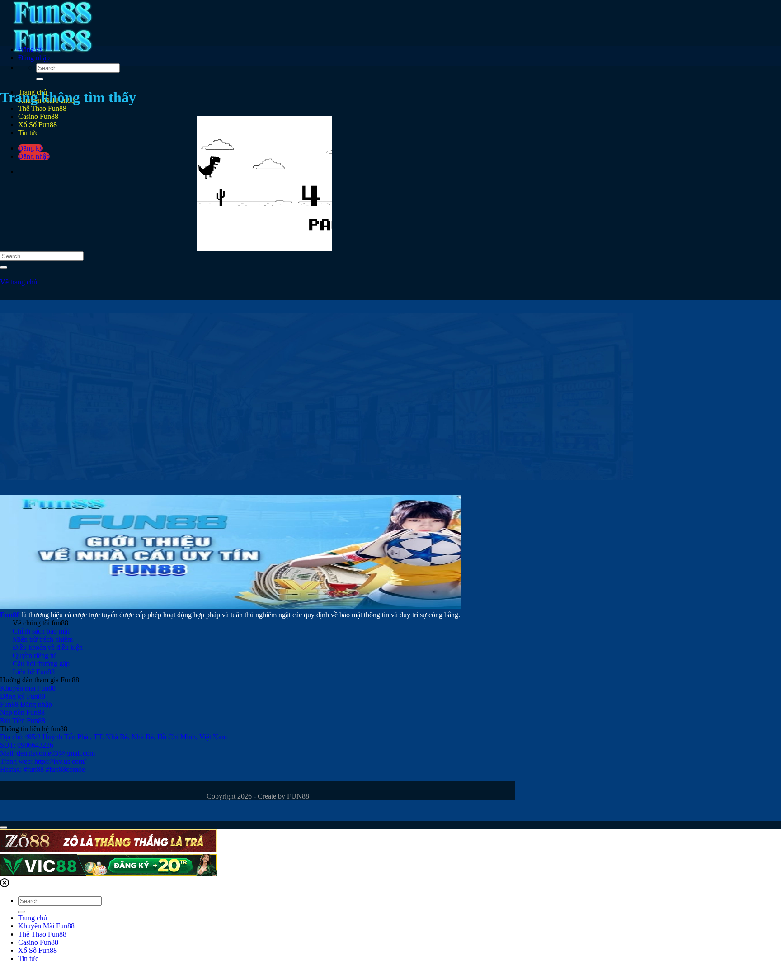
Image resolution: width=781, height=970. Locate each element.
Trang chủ (32, 918)
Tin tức (28, 958)
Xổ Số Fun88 (37, 950)
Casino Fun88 (38, 942)
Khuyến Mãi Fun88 (46, 926)
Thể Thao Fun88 (42, 108)
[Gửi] (39, 79)
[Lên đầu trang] (3, 827)
